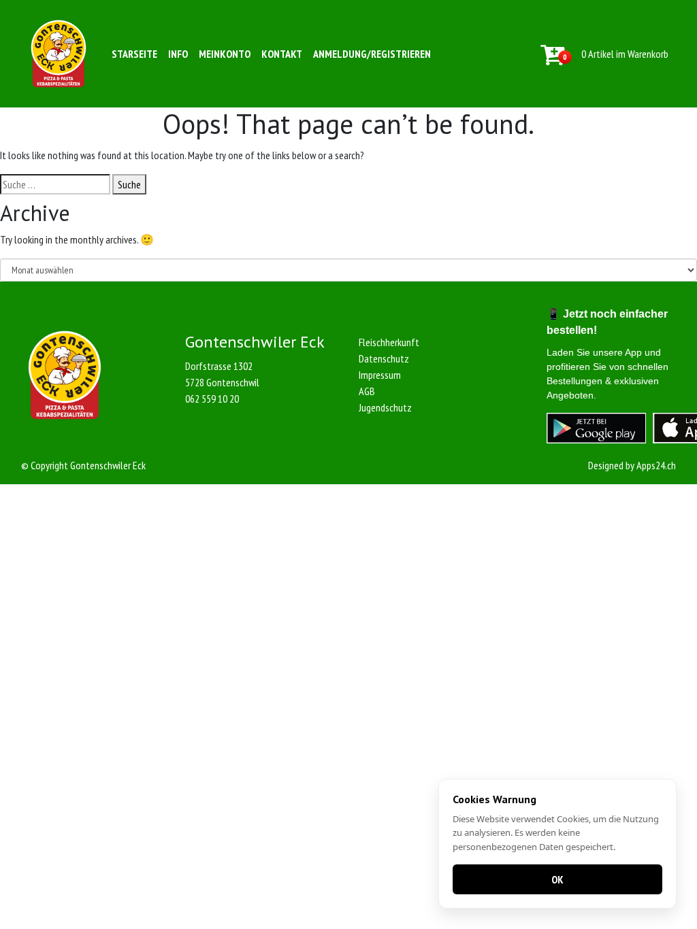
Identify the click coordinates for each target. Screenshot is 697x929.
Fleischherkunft (389, 342)
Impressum (380, 375)
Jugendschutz (385, 407)
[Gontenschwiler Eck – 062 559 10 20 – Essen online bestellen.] (58, 54)
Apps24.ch (656, 465)
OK (557, 879)
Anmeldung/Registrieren (372, 54)
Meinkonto (224, 54)
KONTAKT (281, 54)
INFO (178, 54)
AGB (367, 391)
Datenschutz (384, 358)
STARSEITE (134, 54)
